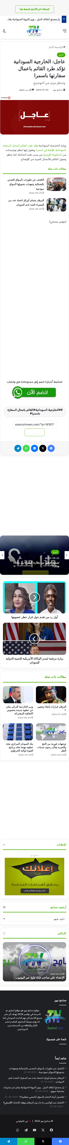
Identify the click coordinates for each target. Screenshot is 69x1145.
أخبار (51, 47)
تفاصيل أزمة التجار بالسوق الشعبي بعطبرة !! (42, 1096)
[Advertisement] (34, 264)
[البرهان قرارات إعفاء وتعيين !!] (51, 694)
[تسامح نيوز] (34, 31)
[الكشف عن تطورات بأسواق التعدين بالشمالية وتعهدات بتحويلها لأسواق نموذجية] (56, 184)
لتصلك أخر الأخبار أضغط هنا (34, 9)
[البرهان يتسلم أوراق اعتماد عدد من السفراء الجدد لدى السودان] (56, 204)
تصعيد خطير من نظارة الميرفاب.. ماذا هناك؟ (37, 564)
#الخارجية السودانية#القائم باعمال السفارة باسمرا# (34, 411)
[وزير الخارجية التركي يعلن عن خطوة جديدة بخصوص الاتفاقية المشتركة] (18, 694)
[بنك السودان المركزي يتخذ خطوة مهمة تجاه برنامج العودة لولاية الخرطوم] (18, 731)
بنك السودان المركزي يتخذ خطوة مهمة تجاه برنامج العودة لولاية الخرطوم (19, 747)
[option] (34, 555)
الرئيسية (59, 47)
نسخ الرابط (34, 432)
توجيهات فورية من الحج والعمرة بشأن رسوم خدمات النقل (51, 747)
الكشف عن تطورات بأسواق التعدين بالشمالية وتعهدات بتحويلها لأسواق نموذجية (25, 184)
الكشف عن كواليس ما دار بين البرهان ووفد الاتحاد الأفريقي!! (33, 1102)
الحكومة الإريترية (52, 154)
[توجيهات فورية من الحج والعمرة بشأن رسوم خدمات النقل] (51, 731)
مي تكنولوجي (22, 1121)
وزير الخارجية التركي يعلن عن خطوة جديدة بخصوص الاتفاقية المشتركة (19, 710)
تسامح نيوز (58, 90)
